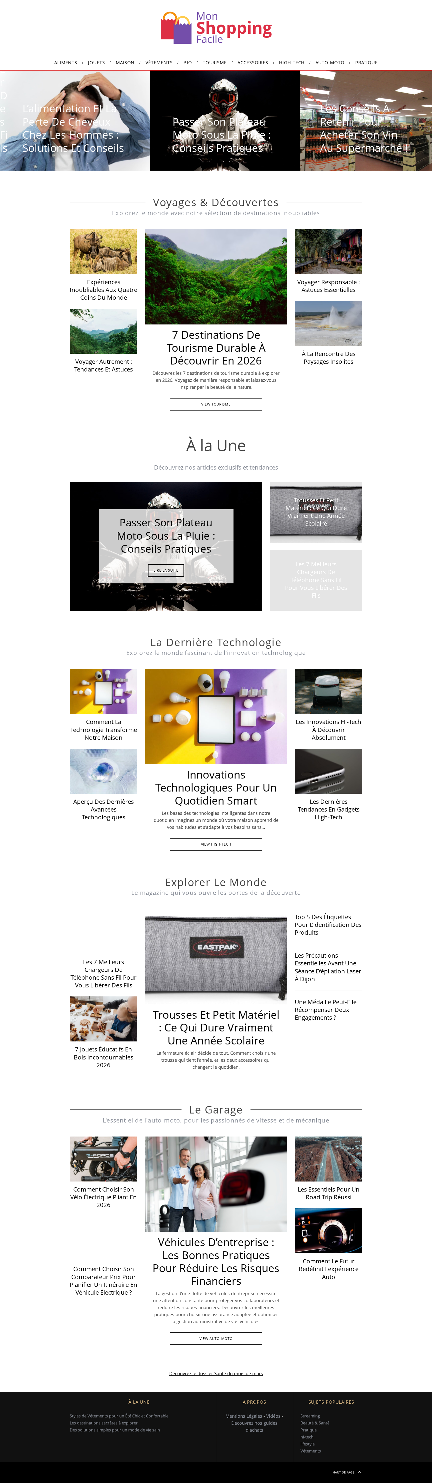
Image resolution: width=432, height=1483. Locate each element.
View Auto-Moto (216, 1338)
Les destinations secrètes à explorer (104, 1423)
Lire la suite (166, 570)
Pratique (308, 1430)
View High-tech (216, 844)
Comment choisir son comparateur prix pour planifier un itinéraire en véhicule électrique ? (103, 1280)
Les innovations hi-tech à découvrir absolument (328, 729)
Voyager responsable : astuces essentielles (328, 286)
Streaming (310, 1416)
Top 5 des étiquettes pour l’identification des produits (328, 924)
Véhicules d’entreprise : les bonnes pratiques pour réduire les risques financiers (216, 1261)
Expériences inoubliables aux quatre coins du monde (103, 289)
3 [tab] (241, 543)
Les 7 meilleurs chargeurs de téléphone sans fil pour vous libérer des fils (103, 973)
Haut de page (343, 1472)
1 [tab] (400, 117)
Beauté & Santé (315, 1423)
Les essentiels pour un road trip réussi (329, 1193)
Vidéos (273, 1416)
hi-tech (307, 1437)
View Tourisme (215, 404)
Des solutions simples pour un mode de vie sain (115, 1430)
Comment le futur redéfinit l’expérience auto (328, 1269)
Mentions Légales (244, 1416)
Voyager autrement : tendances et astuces (103, 365)
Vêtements (310, 1451)
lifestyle (307, 1444)
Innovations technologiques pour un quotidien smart (216, 787)
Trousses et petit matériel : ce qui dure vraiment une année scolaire (216, 1027)
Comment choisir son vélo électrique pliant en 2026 (103, 1197)
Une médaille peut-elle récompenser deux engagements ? (325, 1009)
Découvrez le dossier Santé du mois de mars (216, 1373)
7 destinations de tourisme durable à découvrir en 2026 (216, 347)
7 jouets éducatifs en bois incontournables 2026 (103, 1057)
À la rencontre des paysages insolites (329, 357)
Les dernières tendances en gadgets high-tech (329, 809)
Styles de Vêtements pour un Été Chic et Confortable (119, 1416)
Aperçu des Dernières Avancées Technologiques (103, 809)
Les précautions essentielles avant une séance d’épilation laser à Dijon (328, 967)
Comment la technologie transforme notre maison (103, 729)
